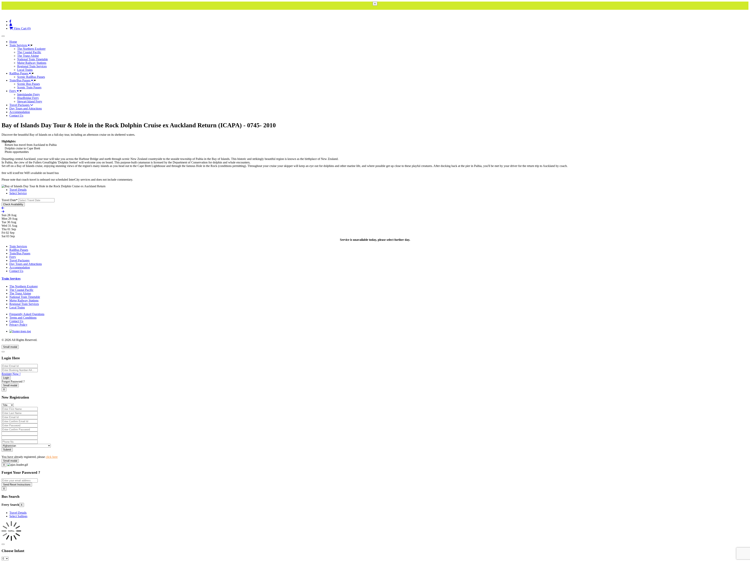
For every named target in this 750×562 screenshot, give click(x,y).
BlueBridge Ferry (28, 98)
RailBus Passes (19, 73)
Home (13, 41)
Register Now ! (11, 374)
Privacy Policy (18, 324)
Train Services (18, 45)
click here (52, 457)
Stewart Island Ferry (29, 101)
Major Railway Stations (31, 62)
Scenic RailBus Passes (31, 77)
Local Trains (25, 69)
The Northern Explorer (31, 48)
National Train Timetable (32, 59)
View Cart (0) (22, 28)
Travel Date (10, 200)
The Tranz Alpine (28, 55)
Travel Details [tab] (18, 189)
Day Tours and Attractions (25, 108)
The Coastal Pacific (29, 52)
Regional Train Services (32, 66)
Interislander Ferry (28, 94)
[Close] (3, 351)
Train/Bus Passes (20, 80)
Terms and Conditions (23, 317)
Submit (7, 449)
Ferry (13, 91)
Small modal (10, 346)
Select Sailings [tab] (18, 516)
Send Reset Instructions (16, 484)
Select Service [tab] (18, 193)
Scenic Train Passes (29, 87)
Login (6, 377)
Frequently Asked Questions (26, 314)
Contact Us (16, 115)
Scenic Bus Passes (28, 84)
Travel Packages (19, 105)
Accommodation (19, 112)
